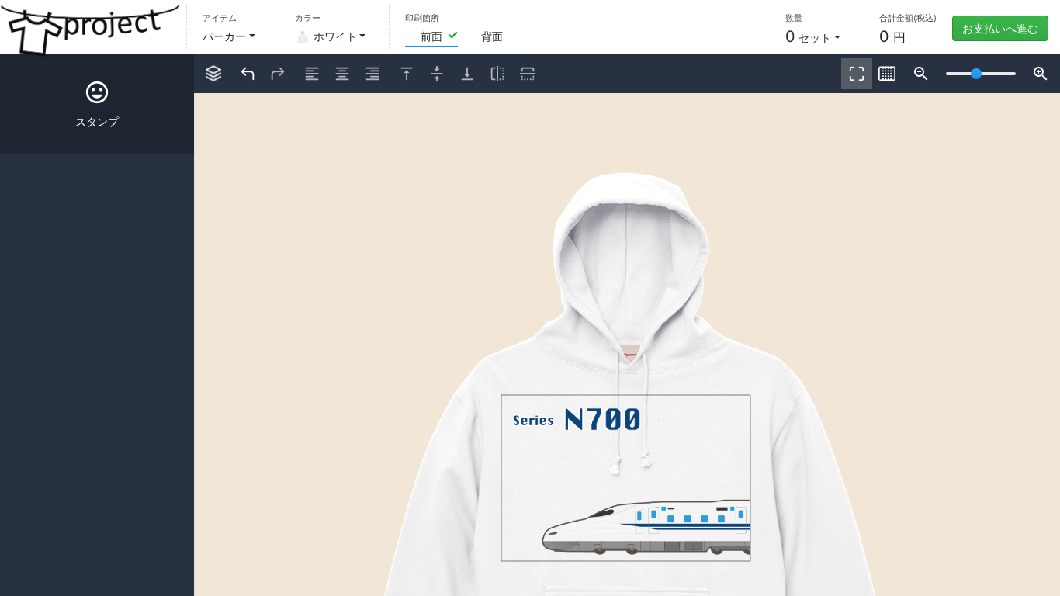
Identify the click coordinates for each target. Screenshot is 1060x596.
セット (808, 36)
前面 (431, 36)
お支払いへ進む (1000, 28)
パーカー (224, 36)
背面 (492, 36)
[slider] (976, 73)
